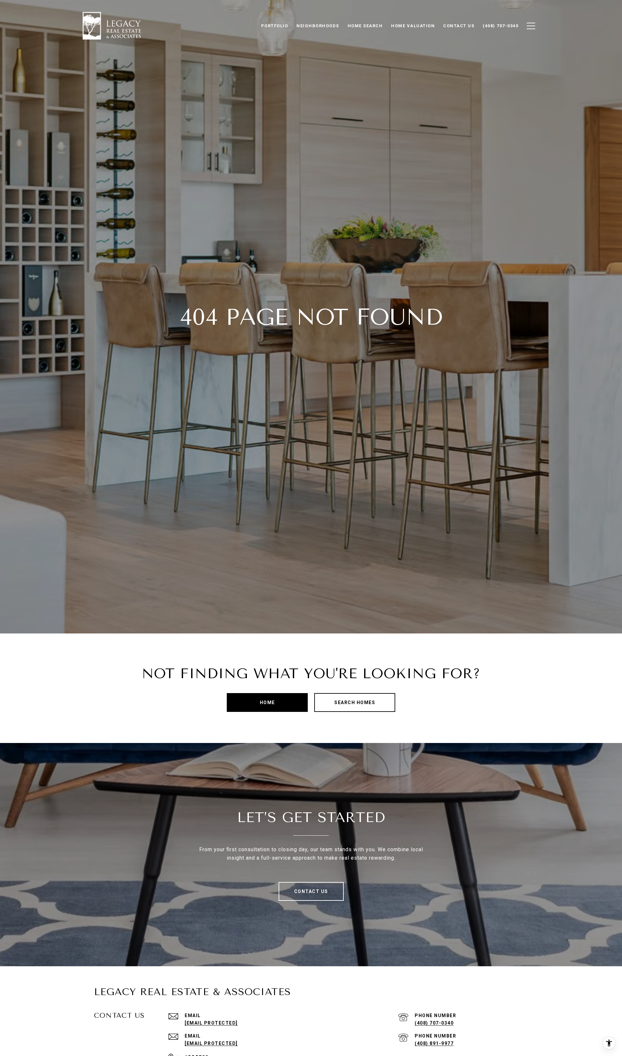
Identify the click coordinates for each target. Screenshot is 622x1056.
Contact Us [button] (311, 891)
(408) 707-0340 (434, 1023)
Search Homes (354, 702)
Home (267, 702)
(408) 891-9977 (434, 1043)
